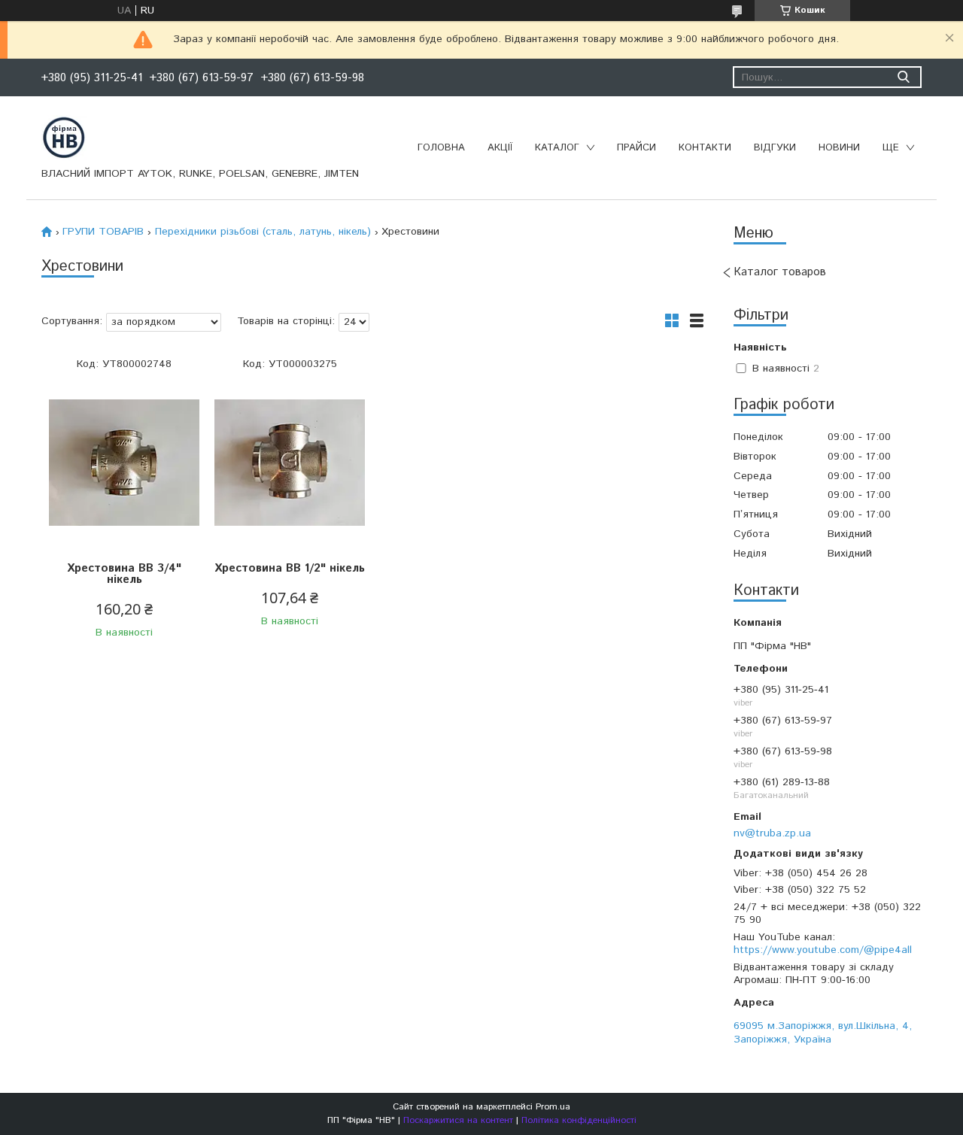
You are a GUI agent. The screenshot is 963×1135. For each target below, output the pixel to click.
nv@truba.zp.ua (772, 833)
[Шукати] (903, 77)
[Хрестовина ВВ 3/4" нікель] (124, 463)
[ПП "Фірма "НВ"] (64, 136)
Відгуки (775, 148)
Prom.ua (553, 1106)
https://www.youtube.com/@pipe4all (823, 949)
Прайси (636, 148)
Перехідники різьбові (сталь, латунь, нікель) (263, 231)
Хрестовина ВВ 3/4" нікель (124, 574)
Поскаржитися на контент (458, 1120)
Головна (441, 148)
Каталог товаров (780, 272)
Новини (839, 148)
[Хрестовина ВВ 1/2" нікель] (289, 463)
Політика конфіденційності (578, 1120)
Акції (500, 148)
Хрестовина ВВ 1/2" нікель (289, 568)
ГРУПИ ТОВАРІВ (103, 231)
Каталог (557, 148)
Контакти (705, 148)
